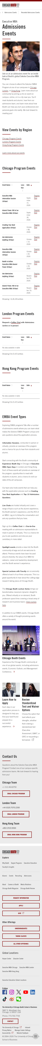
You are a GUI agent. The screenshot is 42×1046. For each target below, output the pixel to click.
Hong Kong (15, 91)
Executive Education (30, 863)
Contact (10, 1021)
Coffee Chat (16, 322)
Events (11, 876)
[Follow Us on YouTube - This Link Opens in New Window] (25, 992)
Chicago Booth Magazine (10, 888)
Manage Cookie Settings (22, 1030)
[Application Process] (15, 726)
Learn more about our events (13, 153)
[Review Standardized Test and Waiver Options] (31, 690)
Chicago (33, 87)
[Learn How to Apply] (11, 690)
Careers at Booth (13, 884)
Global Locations (10, 952)
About (4, 884)
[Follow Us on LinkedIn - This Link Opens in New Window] (32, 992)
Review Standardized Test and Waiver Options (30, 705)
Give (19, 913)
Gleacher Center (18, 958)
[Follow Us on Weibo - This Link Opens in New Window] (11, 999)
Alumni (4, 876)
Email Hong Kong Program (17, 835)
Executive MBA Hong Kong (10, 971)
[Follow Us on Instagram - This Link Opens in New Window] (11, 992)
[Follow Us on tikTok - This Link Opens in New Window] (4, 999)
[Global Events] (15, 672)
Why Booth (5, 863)
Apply (21, 906)
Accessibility (6, 1033)
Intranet (27, 1027)
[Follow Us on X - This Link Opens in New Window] (18, 992)
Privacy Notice (6, 1030)
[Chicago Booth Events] (21, 640)
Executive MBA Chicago (9, 967)
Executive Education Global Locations (14, 980)
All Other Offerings (21, 944)
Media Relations (26, 884)
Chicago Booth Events (14, 658)
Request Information (21, 898)
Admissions (28, 876)
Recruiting (18, 876)
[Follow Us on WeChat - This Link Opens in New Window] (18, 999)
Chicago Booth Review (27, 888)
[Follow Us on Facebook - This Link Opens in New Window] (4, 992)
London (5, 91)
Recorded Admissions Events (30, 12)
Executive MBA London (26, 967)
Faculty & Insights (8, 867)
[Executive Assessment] (34, 740)
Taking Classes (21, 936)
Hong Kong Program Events (13, 145)
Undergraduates (21, 928)
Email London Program (15, 814)
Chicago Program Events (11, 138)
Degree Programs (16, 863)
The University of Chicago (10, 1027)
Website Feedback (22, 1033)
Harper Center (6, 958)
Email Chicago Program (16, 793)
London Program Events (11, 142)
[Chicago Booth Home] (10, 5)
